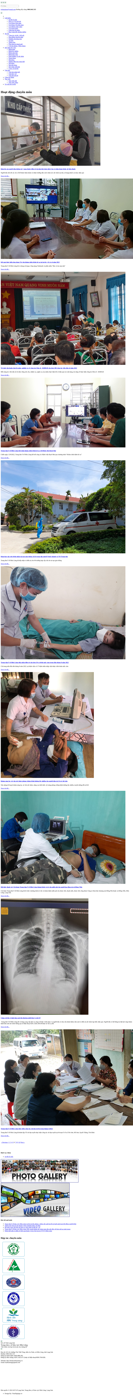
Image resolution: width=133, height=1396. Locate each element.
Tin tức (7, 34)
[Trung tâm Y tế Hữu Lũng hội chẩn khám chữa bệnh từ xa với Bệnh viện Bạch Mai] (63, 447)
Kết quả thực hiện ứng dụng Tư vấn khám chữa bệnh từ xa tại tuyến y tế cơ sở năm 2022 (30, 262)
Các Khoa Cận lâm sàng (16, 25)
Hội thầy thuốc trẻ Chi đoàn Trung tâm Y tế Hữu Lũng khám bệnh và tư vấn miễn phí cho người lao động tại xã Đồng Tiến (41, 887)
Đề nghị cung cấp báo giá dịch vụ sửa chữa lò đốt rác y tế (22, 1227)
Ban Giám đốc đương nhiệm (17, 32)
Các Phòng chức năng (15, 27)
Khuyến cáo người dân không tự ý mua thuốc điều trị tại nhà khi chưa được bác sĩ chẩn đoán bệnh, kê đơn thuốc (38, 169)
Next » (23, 1142)
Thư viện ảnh (13, 81)
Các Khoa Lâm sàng (15, 23)
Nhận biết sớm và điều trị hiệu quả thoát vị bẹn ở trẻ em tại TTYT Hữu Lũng (28, 1231)
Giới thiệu (8, 18)
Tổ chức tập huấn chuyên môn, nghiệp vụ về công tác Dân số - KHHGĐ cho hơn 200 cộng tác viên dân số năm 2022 (39, 368)
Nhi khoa (11, 60)
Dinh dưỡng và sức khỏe (16, 56)
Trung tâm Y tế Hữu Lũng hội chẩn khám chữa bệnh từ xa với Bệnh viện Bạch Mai (28, 451)
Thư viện (7, 79)
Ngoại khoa (12, 58)
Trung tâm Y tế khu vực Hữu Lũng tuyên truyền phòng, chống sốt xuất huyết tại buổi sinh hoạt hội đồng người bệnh (40, 1224)
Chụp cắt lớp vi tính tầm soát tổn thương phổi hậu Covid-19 (20, 1018)
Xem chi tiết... (5, 176)
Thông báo (12, 42)
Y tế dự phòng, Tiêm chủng (17, 46)
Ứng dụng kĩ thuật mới (15, 44)
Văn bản (7, 70)
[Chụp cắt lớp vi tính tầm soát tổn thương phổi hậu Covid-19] (44, 1014)
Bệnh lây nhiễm (13, 51)
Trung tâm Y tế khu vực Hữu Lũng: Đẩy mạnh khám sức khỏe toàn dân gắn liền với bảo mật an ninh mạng (37, 1229)
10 (19, 1142)
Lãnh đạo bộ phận (14, 30)
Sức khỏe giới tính (14, 67)
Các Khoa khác (13, 28)
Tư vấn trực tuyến (10, 84)
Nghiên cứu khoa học (15, 39)
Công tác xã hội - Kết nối (16, 35)
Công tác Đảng (9, 77)
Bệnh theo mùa (13, 54)
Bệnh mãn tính (13, 53)
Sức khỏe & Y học (10, 47)
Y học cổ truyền (13, 68)
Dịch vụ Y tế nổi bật (15, 21)
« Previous (4, 1142)
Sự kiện (11, 40)
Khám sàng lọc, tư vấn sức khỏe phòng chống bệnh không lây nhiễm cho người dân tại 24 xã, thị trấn (34, 781)
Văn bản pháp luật (14, 72)
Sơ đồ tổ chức (13, 20)
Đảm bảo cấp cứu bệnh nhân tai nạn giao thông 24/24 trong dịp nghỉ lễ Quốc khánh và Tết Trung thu (34, 556)
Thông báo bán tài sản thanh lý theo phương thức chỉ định (22, 1225)
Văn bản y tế (12, 74)
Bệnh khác (12, 49)
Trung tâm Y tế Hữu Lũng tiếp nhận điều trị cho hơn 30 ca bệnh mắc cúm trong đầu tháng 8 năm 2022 (35, 662)
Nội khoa (11, 63)
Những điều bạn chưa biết (17, 61)
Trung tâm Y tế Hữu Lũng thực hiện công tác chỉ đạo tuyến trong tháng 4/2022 (27, 1129)
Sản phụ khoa (13, 65)
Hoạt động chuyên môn (16, 37)
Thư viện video (13, 82)
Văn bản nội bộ (13, 75)
